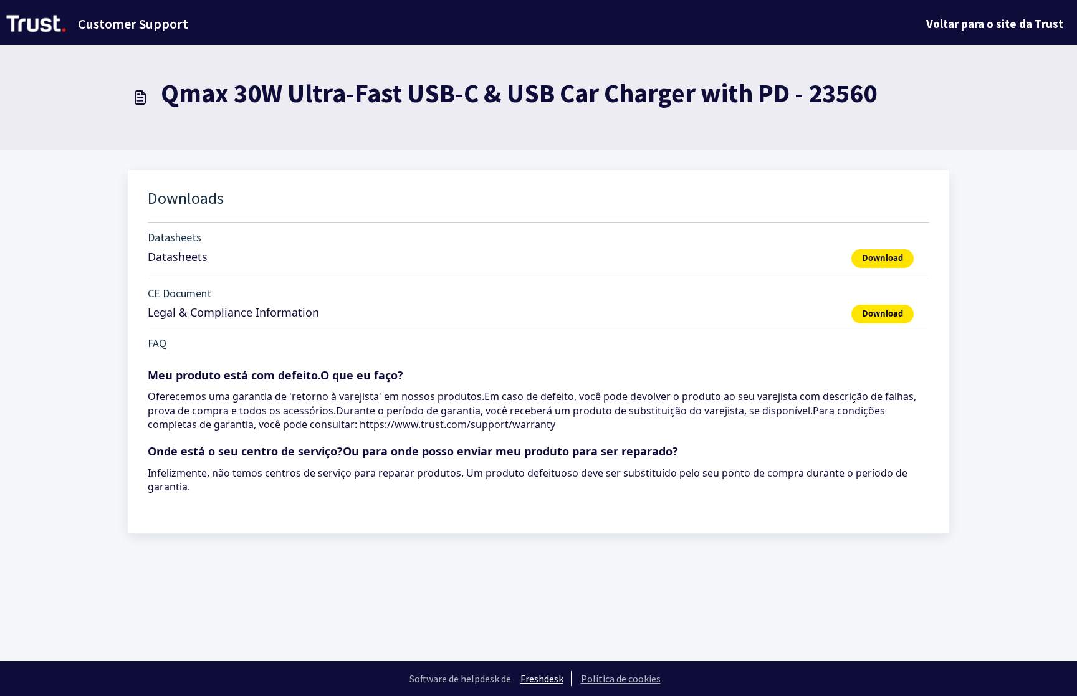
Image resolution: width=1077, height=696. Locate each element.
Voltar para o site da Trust (994, 23)
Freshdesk (541, 678)
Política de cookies (621, 678)
